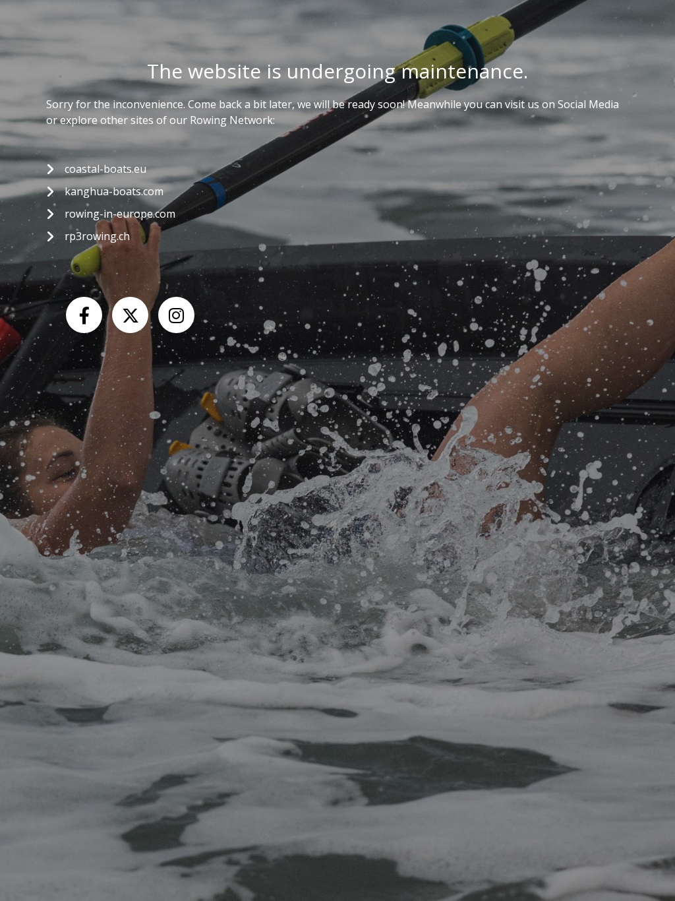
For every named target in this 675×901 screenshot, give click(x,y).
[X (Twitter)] (130, 315)
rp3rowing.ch (97, 236)
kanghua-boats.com (114, 191)
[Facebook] (84, 315)
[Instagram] (176, 315)
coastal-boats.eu (105, 169)
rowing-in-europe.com (120, 213)
